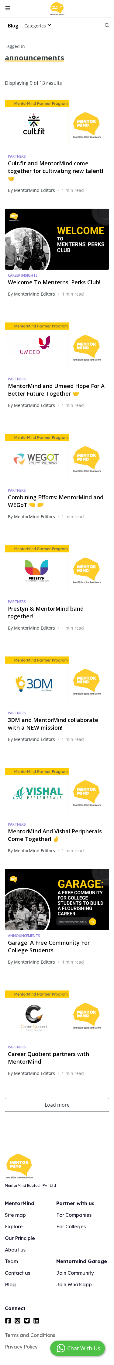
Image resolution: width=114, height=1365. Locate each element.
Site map (15, 1215)
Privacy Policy (21, 1347)
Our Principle (20, 1238)
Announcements (24, 935)
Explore (14, 1226)
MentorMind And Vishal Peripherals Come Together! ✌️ (55, 835)
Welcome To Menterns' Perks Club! (54, 282)
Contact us (17, 1273)
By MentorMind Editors (31, 190)
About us (15, 1250)
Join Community (75, 1273)
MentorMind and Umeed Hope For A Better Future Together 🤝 (56, 389)
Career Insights (23, 275)
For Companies (74, 1215)
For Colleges (71, 1226)
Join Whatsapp (74, 1284)
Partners (17, 156)
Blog (13, 25)
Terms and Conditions (30, 1335)
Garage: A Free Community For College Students (49, 946)
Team (11, 1261)
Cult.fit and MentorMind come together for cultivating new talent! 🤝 (55, 171)
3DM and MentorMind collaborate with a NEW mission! (53, 723)
